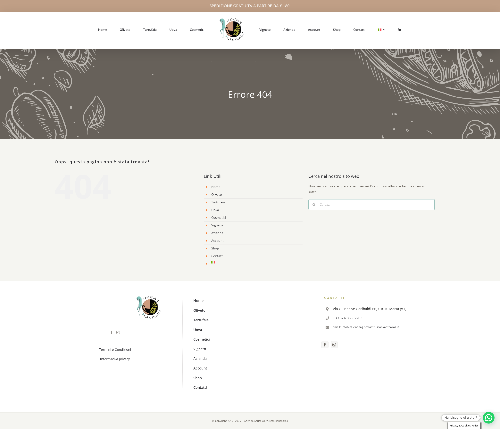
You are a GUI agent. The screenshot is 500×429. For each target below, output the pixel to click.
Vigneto (217, 225)
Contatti (217, 256)
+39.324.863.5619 (347, 318)
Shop (215, 248)
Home (216, 187)
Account (217, 241)
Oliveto (216, 194)
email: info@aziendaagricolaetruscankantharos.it (366, 327)
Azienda (217, 233)
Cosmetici (218, 217)
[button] (489, 418)
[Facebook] (111, 332)
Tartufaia (218, 202)
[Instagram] (118, 332)
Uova (215, 210)
